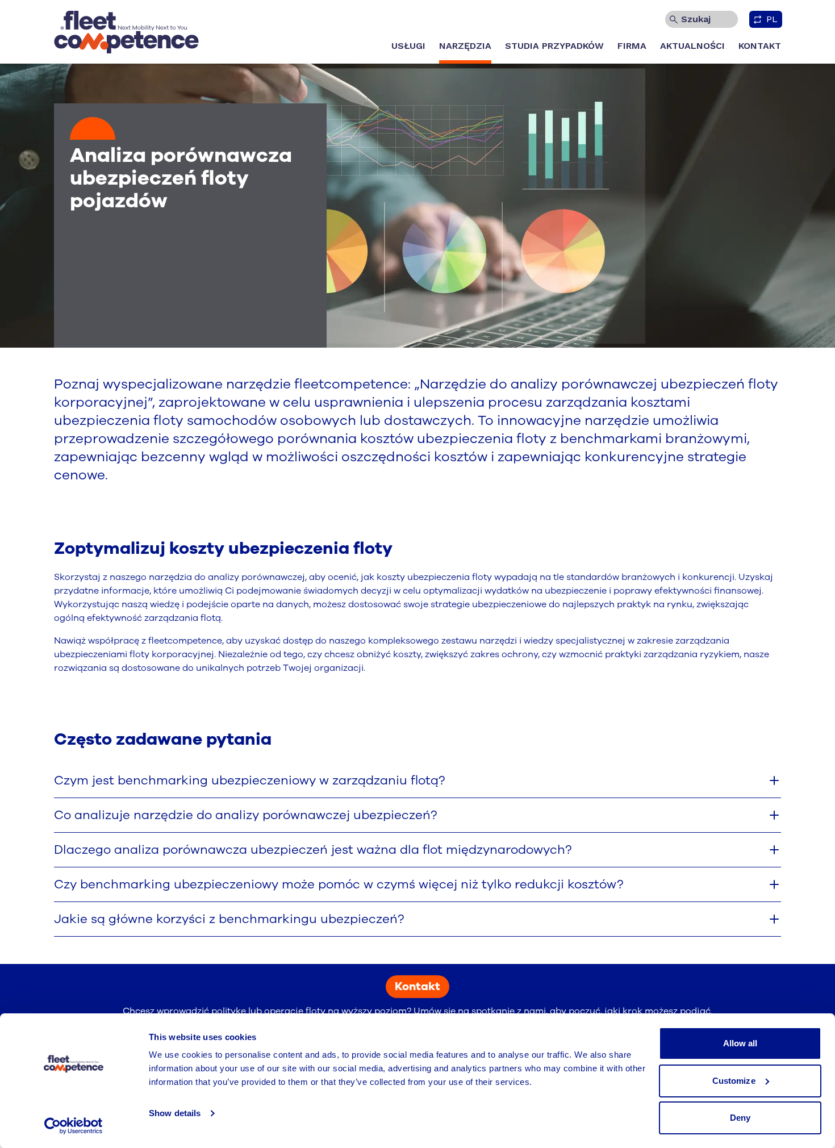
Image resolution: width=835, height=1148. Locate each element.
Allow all (740, 1043)
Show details (175, 1113)
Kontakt (417, 986)
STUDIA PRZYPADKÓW (554, 45)
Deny (740, 1117)
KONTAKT (759, 45)
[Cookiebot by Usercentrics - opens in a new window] (73, 1125)
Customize (733, 1081)
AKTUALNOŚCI (692, 45)
